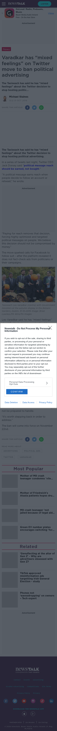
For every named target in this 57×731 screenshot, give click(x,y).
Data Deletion (11, 402)
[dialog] (28, 365)
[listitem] (28, 383)
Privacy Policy (45, 402)
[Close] (51, 329)
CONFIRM (17, 391)
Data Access (28, 402)
